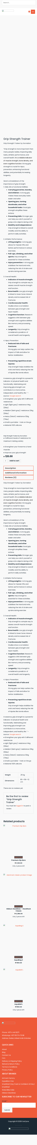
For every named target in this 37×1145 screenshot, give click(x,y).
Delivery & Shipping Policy (12, 1061)
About (4, 1049)
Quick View (18, 857)
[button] (22, 11)
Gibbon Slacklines (9, 1093)
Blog (3, 1052)
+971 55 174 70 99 (17, 1035)
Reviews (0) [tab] (10, 477)
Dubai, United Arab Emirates (20, 1038)
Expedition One (8, 1081)
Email (4, 1101)
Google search (15, 396)
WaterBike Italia (8, 1090)
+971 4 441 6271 (13, 1032)
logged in (19, 806)
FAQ (3, 1058)
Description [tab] (10, 468)
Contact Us (6, 1055)
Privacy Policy (7, 1070)
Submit (7, 1110)
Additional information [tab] (16, 473)
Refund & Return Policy (11, 1064)
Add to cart (14, 461)
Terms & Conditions (9, 1067)
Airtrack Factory (8, 1078)
